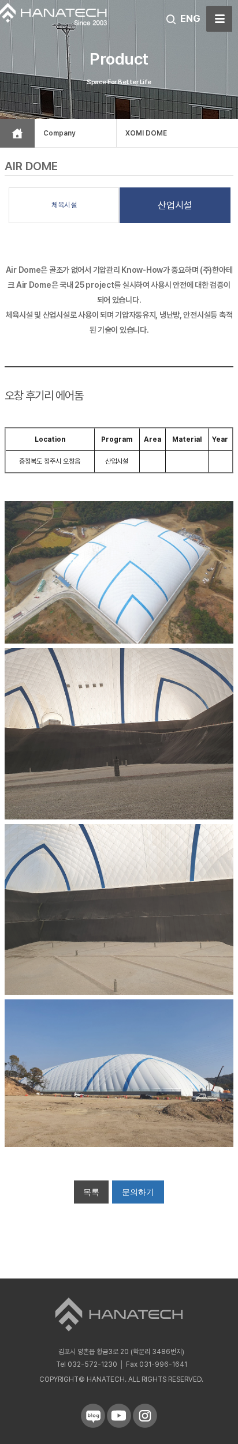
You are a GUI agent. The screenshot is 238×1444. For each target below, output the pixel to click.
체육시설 (64, 205)
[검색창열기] (171, 19)
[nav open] (219, 19)
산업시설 (175, 205)
